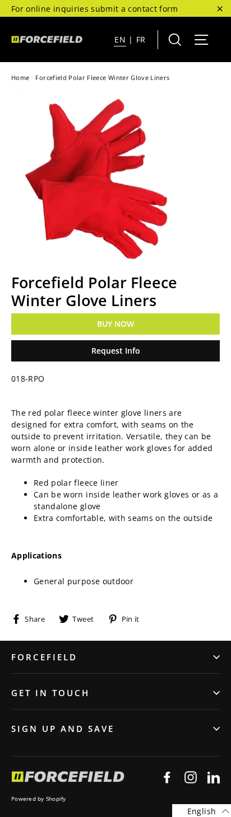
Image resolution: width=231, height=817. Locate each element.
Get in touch (50, 692)
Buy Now (115, 323)
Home (20, 77)
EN (120, 39)
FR (141, 39)
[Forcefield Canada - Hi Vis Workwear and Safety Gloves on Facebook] (167, 777)
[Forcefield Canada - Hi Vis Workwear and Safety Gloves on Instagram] (190, 777)
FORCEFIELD (44, 657)
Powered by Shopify (38, 798)
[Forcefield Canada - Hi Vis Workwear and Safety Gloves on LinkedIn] (213, 777)
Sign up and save (62, 728)
